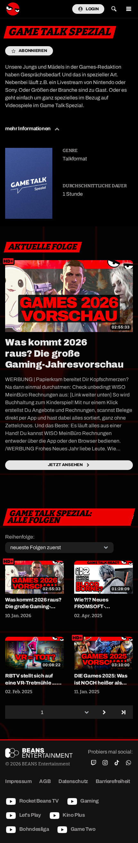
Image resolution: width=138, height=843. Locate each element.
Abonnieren (33, 50)
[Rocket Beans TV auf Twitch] (93, 763)
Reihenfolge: (20, 537)
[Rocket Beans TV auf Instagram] (104, 763)
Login (92, 9)
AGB (45, 781)
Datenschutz (73, 781)
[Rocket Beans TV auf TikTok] (116, 763)
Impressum (18, 781)
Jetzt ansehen (65, 465)
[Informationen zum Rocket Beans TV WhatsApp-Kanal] (128, 763)
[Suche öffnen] (113, 9)
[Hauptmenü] (128, 9)
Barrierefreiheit (113, 781)
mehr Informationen (28, 128)
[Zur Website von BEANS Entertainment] (39, 753)
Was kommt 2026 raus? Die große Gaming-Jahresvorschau (64, 353)
